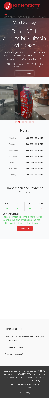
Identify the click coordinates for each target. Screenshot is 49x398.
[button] (16, 122)
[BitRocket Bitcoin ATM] (22, 6)
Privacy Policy (24, 392)
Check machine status (14, 347)
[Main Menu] (6, 15)
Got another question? (14, 354)
